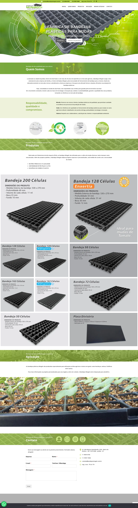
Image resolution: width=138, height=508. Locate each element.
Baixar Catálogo (99, 6)
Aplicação (89, 6)
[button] (2, 402)
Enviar (28, 486)
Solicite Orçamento (74, 40)
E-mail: (28, 463)
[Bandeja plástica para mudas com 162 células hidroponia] (51, 295)
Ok (109, 505)
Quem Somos (72, 6)
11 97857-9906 (86, 458)
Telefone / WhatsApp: (59, 463)
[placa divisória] (103, 295)
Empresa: (29, 456)
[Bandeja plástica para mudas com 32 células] (103, 260)
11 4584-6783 (86, 454)
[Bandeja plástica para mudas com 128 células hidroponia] (17, 260)
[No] (136, 505)
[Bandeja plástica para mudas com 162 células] (17, 295)
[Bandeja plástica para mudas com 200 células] (34, 208)
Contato (109, 6)
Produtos (81, 6)
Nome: (54, 456)
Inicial (64, 6)
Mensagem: (30, 470)
